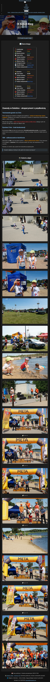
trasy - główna (11, 12)
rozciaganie (26, 9)
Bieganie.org (22, 0)
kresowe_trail (26, 12)
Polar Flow (30, 67)
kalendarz (26, 7)
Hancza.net (28, 0)
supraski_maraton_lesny (39, 12)
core (26, 5)
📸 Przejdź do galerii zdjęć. (25, 38)
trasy (26, 11)
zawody (26, 13)
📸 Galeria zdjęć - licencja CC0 (13, 675)
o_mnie (26, 8)
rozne (31, 12)
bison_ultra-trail (19, 12)
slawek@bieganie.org (31, 680)
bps (26, 4)
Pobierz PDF (30, 65)
